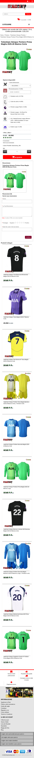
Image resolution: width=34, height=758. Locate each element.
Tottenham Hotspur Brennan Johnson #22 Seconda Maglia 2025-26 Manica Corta (16, 530)
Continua (28, 237)
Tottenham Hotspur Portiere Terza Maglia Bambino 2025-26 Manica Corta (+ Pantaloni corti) (16, 402)
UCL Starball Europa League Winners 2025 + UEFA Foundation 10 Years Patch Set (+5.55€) (20, 120)
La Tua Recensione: (8, 206)
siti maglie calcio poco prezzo (9, 737)
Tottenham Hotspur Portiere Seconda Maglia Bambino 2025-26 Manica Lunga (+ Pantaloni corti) (16, 572)
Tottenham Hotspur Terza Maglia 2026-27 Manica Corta (16, 317)
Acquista (18, 157)
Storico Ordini (4, 722)
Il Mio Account (5, 720)
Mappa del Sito (5, 728)
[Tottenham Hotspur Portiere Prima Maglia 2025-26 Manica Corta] (17, 61)
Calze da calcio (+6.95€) (17, 101)
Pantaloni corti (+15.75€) (17, 96)
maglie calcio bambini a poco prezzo (11, 744)
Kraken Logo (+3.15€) (16, 127)
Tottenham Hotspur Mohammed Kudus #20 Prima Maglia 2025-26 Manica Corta (16, 614)
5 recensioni (6, 141)
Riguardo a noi (5, 710)
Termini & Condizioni (6, 714)
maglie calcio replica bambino (9, 740)
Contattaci (4, 708)
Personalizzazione (13, 89)
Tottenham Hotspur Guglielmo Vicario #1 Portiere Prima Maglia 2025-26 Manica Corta (16, 657)
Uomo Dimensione (14, 82)
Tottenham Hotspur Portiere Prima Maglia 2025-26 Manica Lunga (16, 487)
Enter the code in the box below (11, 227)
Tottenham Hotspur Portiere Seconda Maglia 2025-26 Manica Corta (16, 445)
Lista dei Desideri (5, 724)
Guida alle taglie (5, 706)
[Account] (28, 1)
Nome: (4, 198)
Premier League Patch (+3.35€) (19, 107)
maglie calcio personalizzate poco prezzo (12, 734)
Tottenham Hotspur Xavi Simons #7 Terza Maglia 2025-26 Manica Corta (15, 360)
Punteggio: (5, 223)
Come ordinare (5, 712)
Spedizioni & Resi (6, 702)
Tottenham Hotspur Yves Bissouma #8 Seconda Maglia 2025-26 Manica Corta (15, 275)
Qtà (4, 148)
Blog (2, 730)
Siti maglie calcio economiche (23, 755)
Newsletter (4, 726)
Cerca (28, 14)
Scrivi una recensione (8, 142)
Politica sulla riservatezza (8, 704)
